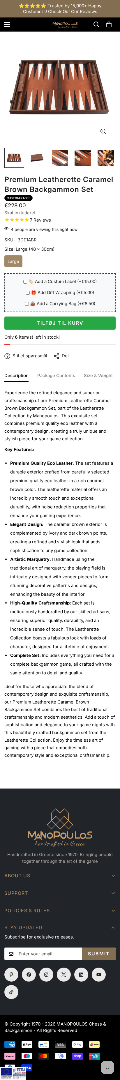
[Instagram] (46, 975)
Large (15, 263)
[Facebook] (29, 975)
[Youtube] (99, 975)
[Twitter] (64, 975)
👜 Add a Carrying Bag (62, 303)
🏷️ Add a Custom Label (62, 281)
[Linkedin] (81, 975)
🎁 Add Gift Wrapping (62, 292)
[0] (109, 24)
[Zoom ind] (103, 131)
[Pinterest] (11, 975)
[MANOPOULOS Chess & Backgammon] (60, 24)
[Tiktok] (11, 992)
